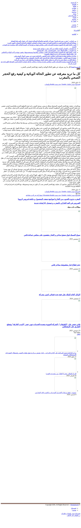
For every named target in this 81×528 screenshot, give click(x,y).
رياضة (74, 10)
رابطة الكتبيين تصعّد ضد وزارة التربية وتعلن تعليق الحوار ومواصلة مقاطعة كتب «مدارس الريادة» (45, 60)
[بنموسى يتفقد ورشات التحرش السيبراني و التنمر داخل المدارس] (65, 391)
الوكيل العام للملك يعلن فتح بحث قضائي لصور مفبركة (59, 295)
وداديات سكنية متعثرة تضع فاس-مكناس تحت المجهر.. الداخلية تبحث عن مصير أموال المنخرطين (45, 56)
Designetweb (74, 505)
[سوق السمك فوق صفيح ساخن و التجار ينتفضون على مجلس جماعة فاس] (61, 231)
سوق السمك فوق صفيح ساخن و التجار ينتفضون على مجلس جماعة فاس (52, 235)
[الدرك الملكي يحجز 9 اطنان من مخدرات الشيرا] (65, 372)
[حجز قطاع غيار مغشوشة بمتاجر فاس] (61, 261)
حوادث (74, 8)
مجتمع (74, 19)
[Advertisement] (63, 414)
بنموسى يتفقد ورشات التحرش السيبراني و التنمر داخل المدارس (55, 392)
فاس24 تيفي (72, 15)
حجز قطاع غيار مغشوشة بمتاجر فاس (65, 265)
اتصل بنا (73, 21)
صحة (74, 14)
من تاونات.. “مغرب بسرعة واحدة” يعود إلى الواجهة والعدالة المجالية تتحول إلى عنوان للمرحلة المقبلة (43, 41)
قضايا (74, 17)
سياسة (74, 12)
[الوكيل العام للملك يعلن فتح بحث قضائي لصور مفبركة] (61, 291)
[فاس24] (77, 30)
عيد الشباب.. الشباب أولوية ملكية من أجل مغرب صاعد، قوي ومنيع (54, 48)
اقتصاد (74, 4)
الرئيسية (73, 2)
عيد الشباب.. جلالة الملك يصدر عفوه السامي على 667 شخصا (56, 50)
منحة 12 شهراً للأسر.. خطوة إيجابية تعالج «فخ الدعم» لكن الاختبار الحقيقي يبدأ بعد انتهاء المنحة (46, 58)
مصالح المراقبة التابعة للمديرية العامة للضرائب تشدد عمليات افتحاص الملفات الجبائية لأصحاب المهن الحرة (42, 43)
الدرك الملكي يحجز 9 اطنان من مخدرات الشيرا (61, 374)
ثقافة (74, 6)
